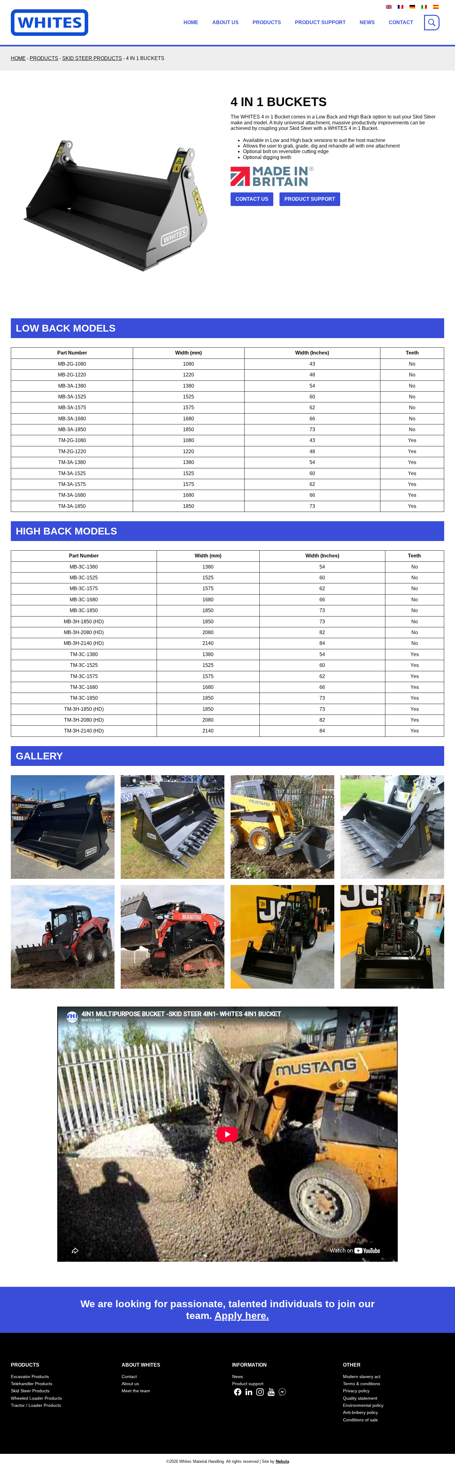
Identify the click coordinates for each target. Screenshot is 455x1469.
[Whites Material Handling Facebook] (237, 1394)
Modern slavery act (361, 1376)
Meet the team (136, 1390)
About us (225, 22)
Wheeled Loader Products (36, 1398)
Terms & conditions (361, 1383)
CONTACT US (252, 199)
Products (267, 22)
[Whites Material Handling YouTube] (271, 1394)
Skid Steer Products (30, 1390)
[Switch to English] (389, 6)
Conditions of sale (360, 1419)
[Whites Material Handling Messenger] (282, 1394)
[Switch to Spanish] (436, 6)
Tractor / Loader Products (36, 1405)
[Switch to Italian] (424, 6)
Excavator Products (30, 1376)
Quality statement (360, 1398)
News (367, 22)
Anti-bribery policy (360, 1412)
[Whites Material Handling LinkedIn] (248, 1394)
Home (191, 22)
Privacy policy (356, 1390)
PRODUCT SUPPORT (309, 199)
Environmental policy (363, 1405)
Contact (401, 22)
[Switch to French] (400, 6)
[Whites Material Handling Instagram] (260, 1394)
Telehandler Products (31, 1383)
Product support (320, 22)
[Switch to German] (412, 6)
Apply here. (241, 1315)
